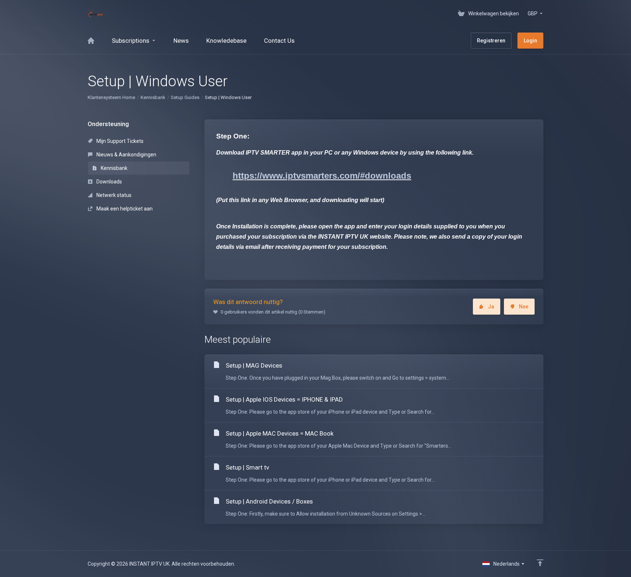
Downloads (108, 182)
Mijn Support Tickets (119, 141)
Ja (491, 307)
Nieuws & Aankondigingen (125, 154)
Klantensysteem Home (111, 97)
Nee (523, 307)
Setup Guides (185, 97)
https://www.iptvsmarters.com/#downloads (322, 176)
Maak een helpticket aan (124, 209)
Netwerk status (113, 195)
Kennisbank (153, 97)
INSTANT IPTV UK (343, 237)
